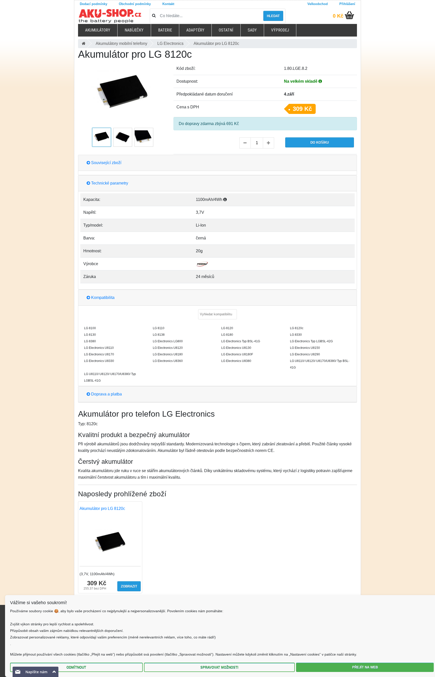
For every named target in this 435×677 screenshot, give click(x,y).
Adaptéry (195, 30)
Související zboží (105, 163)
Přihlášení (347, 4)
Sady (252, 30)
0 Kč (338, 16)
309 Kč (302, 108)
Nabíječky (134, 30)
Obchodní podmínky (135, 4)
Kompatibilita (102, 297)
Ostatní (226, 30)
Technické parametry (109, 183)
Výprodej (280, 30)
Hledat (273, 16)
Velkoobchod (317, 4)
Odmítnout (76, 667)
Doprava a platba (106, 394)
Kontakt (168, 4)
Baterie (165, 30)
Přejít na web (365, 667)
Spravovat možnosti (219, 667)
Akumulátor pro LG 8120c (102, 508)
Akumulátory (97, 30)
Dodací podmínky (93, 4)
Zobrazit (129, 586)
